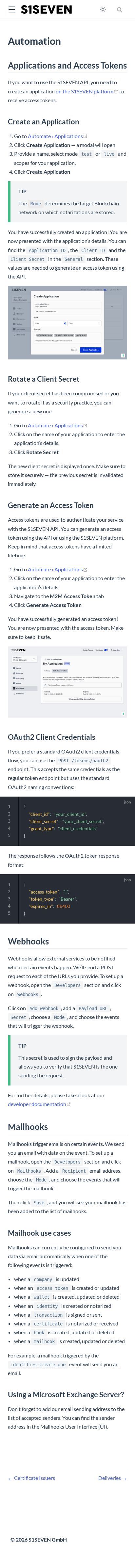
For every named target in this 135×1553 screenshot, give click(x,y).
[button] (11, 9)
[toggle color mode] (103, 9)
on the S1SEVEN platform (87, 91)
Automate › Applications (58, 136)
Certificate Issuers (34, 1478)
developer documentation (39, 1104)
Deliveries (110, 1478)
